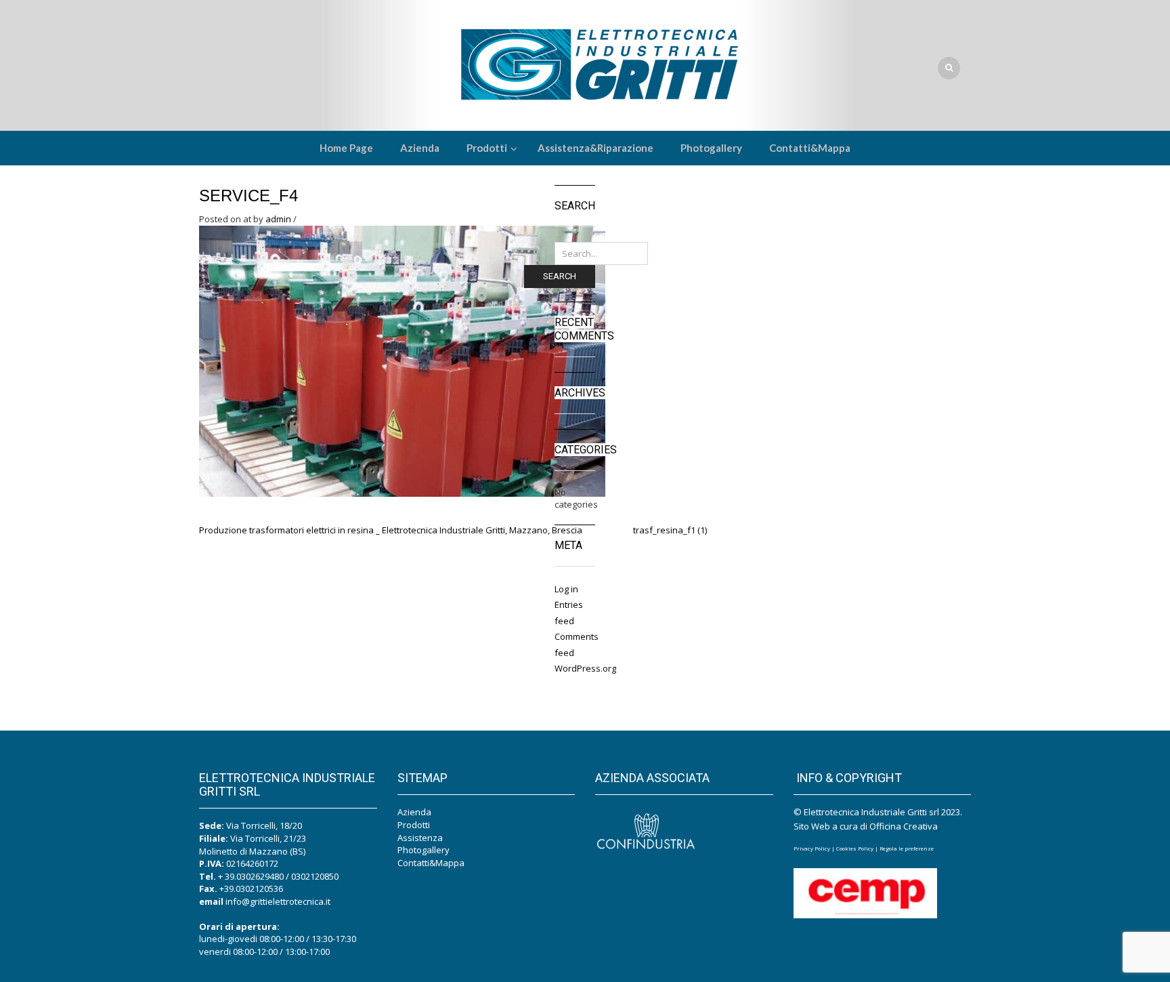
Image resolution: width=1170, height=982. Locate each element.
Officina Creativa (903, 826)
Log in (566, 589)
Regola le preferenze (907, 848)
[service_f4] (402, 360)
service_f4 (248, 195)
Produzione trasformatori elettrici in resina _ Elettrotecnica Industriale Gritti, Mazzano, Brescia (390, 530)
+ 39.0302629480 (251, 876)
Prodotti (413, 825)
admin (278, 219)
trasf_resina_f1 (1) (670, 530)
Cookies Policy (854, 848)
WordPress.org (585, 668)
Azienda (414, 812)
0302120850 (315, 876)
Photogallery (423, 850)
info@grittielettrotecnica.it (277, 901)
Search (559, 276)
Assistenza (420, 838)
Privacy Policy (812, 848)
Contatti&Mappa (430, 863)
